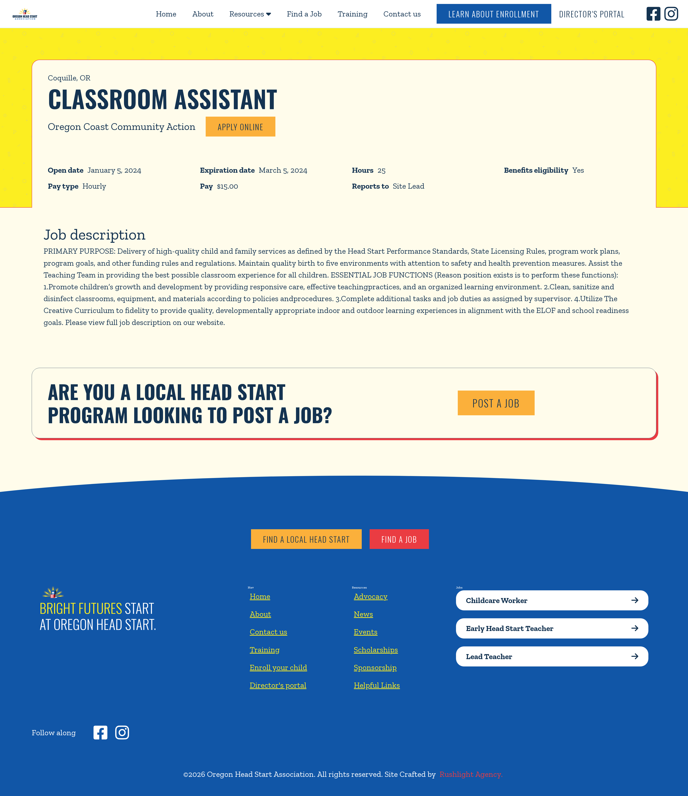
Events (366, 631)
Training (353, 13)
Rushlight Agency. (471, 774)
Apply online (241, 127)
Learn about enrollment (493, 14)
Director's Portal (592, 14)
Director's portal (278, 685)
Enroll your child (278, 667)
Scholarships (376, 649)
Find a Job (304, 13)
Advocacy (371, 596)
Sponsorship (375, 667)
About (203, 13)
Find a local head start (306, 539)
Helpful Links (377, 685)
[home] (25, 14)
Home (166, 13)
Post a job (496, 403)
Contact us (402, 13)
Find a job (399, 539)
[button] (250, 14)
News (363, 614)
